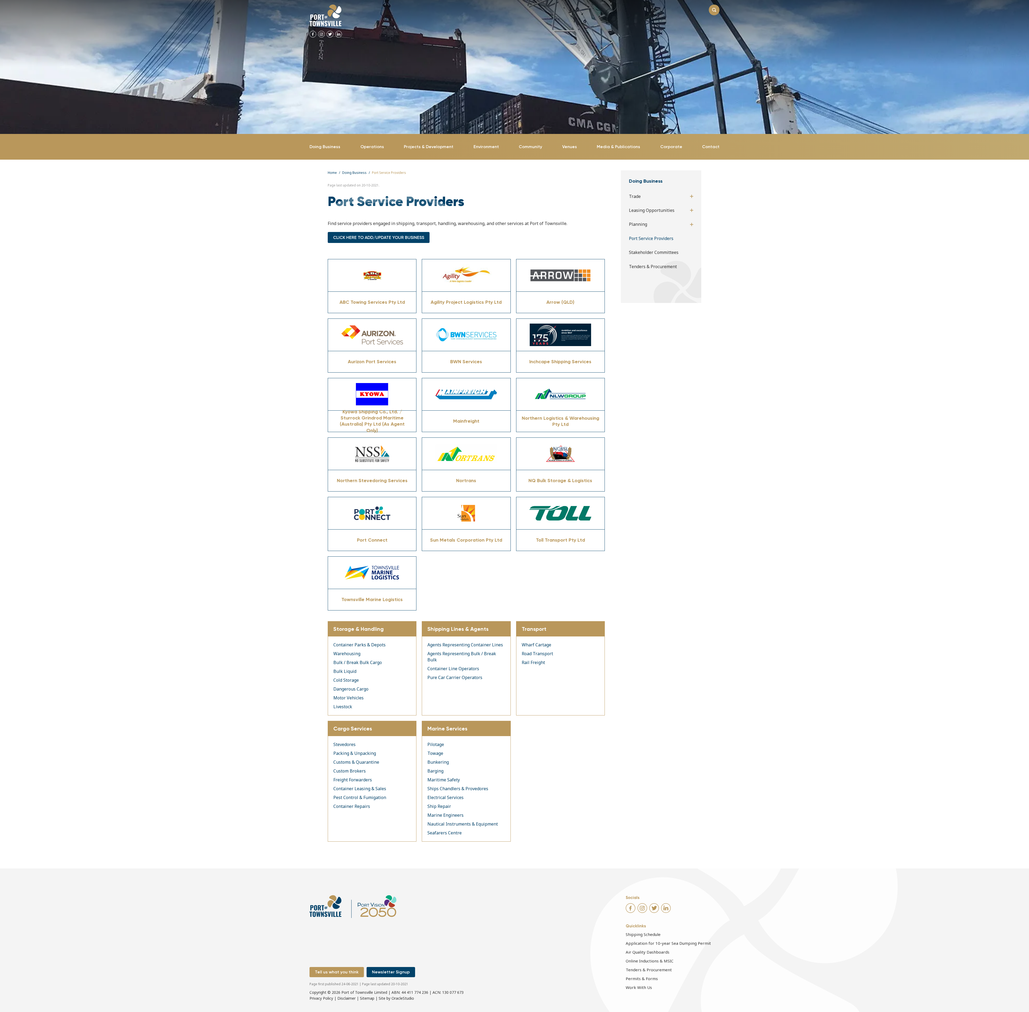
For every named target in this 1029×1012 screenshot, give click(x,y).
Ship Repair (439, 806)
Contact (710, 146)
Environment (486, 146)
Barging (435, 771)
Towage (435, 753)
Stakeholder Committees (653, 252)
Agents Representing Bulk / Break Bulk (461, 657)
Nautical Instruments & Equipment (462, 824)
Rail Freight (533, 662)
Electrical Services (445, 797)
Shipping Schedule (643, 934)
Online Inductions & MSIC (649, 961)
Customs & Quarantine (356, 762)
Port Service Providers (651, 238)
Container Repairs (351, 806)
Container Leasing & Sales (359, 789)
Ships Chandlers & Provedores (457, 789)
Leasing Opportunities (651, 210)
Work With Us (639, 987)
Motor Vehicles (348, 698)
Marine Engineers (445, 815)
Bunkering (438, 762)
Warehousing (346, 654)
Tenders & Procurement (653, 266)
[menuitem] (325, 147)
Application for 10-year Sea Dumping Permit (668, 943)
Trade (635, 196)
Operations (372, 146)
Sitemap (367, 998)
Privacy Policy (321, 998)
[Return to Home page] (325, 15)
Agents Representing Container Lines (465, 645)
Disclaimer (346, 998)
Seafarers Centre (444, 833)
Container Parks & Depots (359, 645)
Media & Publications (618, 146)
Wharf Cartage (536, 645)
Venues (569, 146)
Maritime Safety (443, 780)
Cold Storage (346, 680)
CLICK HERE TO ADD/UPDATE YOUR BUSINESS (378, 237)
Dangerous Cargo (350, 689)
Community (530, 146)
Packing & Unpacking (354, 753)
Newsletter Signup (391, 971)
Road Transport (537, 654)
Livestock (342, 707)
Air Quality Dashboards (647, 952)
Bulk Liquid (344, 671)
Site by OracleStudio (396, 998)
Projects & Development (428, 146)
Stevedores (344, 744)
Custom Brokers (349, 771)
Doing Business (325, 146)
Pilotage (435, 744)
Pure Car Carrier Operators (454, 677)
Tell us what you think (337, 971)
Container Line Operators (453, 669)
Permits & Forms (642, 978)
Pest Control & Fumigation (359, 797)
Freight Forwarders (352, 780)
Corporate (671, 146)
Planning (638, 224)
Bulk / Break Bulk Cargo (357, 662)
